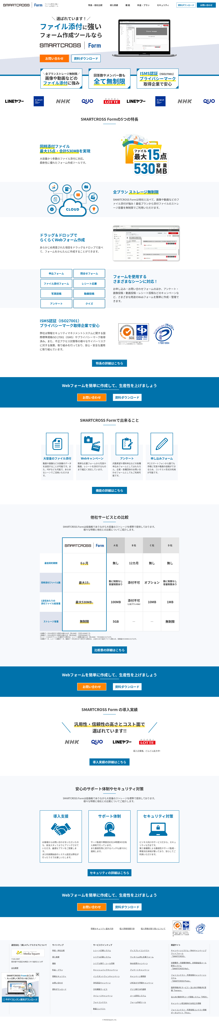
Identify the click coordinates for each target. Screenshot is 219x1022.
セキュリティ (163, 5)
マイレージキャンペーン (103, 995)
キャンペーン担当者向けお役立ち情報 (186, 1003)
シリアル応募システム (102, 957)
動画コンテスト (99, 1008)
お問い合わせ (206, 5)
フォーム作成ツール (138, 1002)
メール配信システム (138, 995)
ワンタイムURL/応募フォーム (142, 957)
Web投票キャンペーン (139, 963)
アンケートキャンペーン (139, 970)
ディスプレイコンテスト (139, 950)
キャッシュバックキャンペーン (105, 970)
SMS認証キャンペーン (102, 982)
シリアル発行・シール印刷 (103, 963)
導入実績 (114, 5)
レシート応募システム (102, 950)
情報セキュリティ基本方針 (102, 928)
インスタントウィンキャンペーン (106, 976)
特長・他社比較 (95, 5)
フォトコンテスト (100, 1002)
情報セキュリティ (59, 976)
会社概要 (14, 968)
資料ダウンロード (186, 5)
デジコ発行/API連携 (138, 989)
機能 (54, 963)
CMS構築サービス (100, 989)
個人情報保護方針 (127, 928)
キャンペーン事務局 (138, 976)
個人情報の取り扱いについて (153, 928)
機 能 (127, 5)
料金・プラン (143, 5)
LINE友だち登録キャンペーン (141, 982)
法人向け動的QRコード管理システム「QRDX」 (189, 997)
